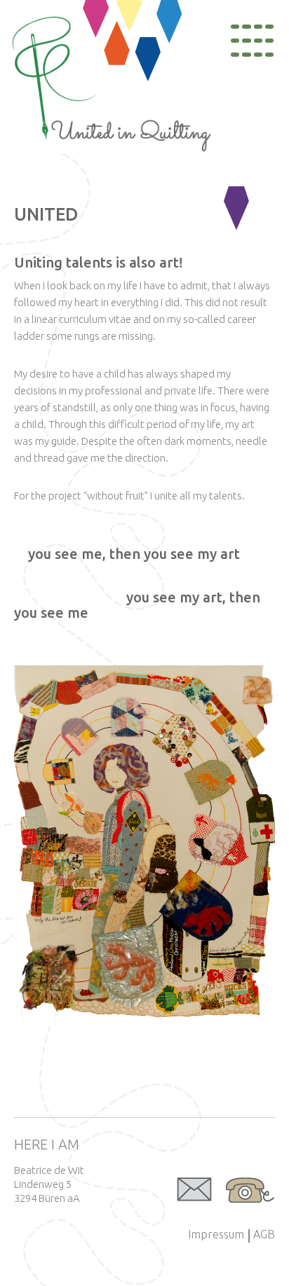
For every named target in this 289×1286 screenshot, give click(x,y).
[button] (144, 845)
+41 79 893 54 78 (250, 1190)
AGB (264, 1234)
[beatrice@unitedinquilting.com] (194, 1190)
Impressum (216, 1234)
